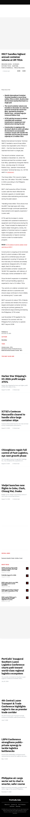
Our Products (22, 804)
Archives (12, 806)
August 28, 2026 (6, 592)
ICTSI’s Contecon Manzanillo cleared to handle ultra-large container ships (9, 569)
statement (10, 172)
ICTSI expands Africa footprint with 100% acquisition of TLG (10, 590)
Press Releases (19, 68)
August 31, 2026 (6, 572)
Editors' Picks (6, 66)
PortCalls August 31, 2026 (9, 575)
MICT (21, 350)
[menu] (2, 2)
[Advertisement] (15, 33)
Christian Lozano (5, 347)
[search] (26, 2)
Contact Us (14, 804)
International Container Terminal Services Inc (12, 348)
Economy (16, 64)
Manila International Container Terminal (10, 350)
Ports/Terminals (7, 68)
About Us (7, 804)
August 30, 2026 (6, 586)
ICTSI (11, 347)
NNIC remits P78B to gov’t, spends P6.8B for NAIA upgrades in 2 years (9, 598)
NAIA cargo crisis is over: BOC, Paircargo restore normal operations (10, 584)
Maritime (15, 66)
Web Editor (4, 340)
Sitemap (18, 806)
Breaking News (7, 64)
